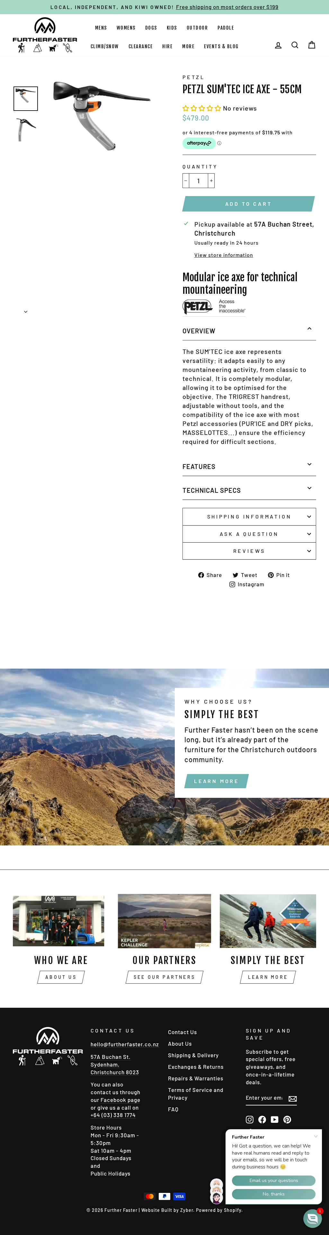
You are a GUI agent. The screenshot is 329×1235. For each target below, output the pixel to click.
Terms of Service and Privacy (195, 1093)
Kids (172, 28)
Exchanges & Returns (196, 1066)
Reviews (249, 551)
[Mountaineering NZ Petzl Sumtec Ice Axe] (213, 308)
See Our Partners (164, 977)
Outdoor (197, 28)
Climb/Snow (105, 46)
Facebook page (120, 1099)
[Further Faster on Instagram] (249, 1119)
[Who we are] (61, 921)
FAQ (173, 1109)
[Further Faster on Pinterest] (287, 1119)
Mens (101, 28)
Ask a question (249, 534)
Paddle (226, 28)
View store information (223, 255)
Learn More (216, 781)
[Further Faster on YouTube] (275, 1119)
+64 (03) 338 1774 (113, 1115)
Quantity (200, 166)
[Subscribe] (293, 1098)
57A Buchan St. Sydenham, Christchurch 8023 (115, 1064)
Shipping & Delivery (193, 1055)
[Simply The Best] (268, 921)
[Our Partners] (164, 921)
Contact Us (182, 1032)
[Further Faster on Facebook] (262, 1119)
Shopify (232, 1210)
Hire (167, 46)
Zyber (186, 1210)
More (188, 46)
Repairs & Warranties (195, 1078)
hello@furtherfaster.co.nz (125, 1044)
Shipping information (249, 516)
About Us (61, 977)
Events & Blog (221, 46)
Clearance (141, 46)
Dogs (151, 28)
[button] (202, 108)
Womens (126, 28)
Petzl (193, 77)
